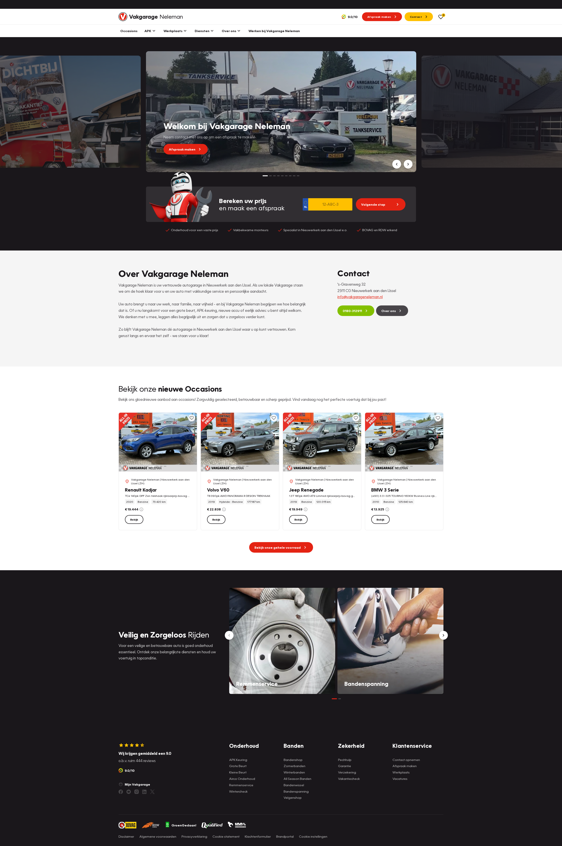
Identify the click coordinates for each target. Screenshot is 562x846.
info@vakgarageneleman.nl (360, 296)
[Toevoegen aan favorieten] (191, 417)
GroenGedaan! (183, 825)
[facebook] (121, 792)
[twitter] (152, 792)
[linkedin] (144, 792)
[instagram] (136, 792)
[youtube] (128, 792)
